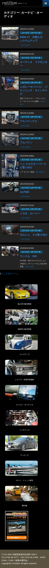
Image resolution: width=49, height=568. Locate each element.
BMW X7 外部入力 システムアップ (32, 39)
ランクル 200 (28, 256)
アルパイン (27, 142)
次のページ (13, 274)
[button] (46, 3)
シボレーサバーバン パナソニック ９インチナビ (33, 90)
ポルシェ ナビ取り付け (33, 234)
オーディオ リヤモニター (33, 64)
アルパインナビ (28, 121)
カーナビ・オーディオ (31, 33)
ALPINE (24, 192)
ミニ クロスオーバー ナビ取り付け (33, 166)
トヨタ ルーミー (30, 213)
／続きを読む (25, 45)
